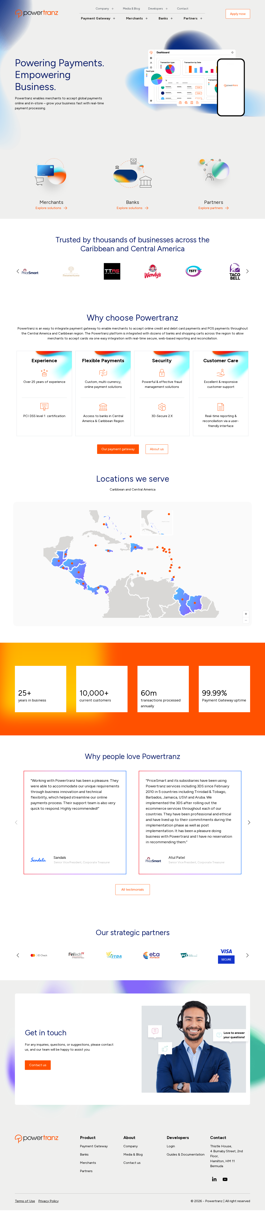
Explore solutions (48, 208)
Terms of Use (25, 1201)
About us (157, 449)
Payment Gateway (95, 18)
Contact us (37, 1065)
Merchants (134, 18)
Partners (191, 18)
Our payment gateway (118, 449)
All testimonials (132, 889)
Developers (155, 8)
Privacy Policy (48, 1201)
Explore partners (210, 208)
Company (102, 8)
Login (171, 1146)
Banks (163, 18)
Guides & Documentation (186, 1154)
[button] (247, 271)
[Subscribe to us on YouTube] (225, 1179)
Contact (182, 8)
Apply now (238, 14)
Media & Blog (131, 8)
